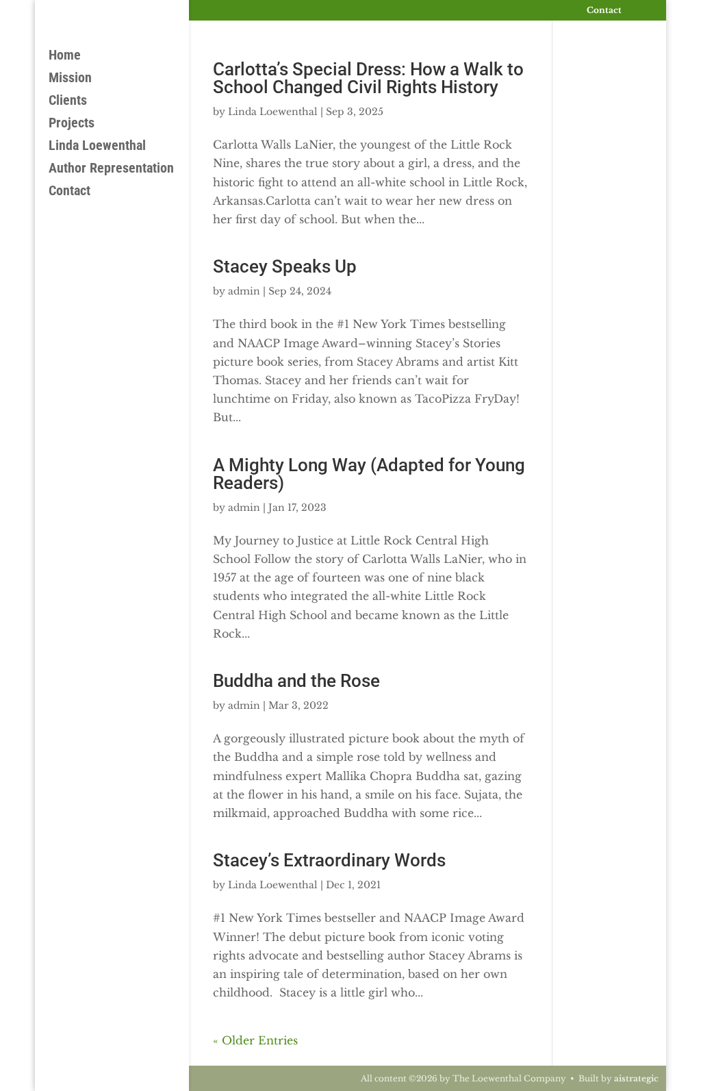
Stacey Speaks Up (285, 266)
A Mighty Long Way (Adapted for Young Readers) (369, 474)
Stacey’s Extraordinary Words (329, 860)
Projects (71, 124)
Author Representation (111, 169)
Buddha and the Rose (296, 680)
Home (65, 56)
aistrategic (636, 1078)
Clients (68, 101)
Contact (604, 10)
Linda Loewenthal (97, 146)
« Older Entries (255, 1040)
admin (244, 291)
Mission (70, 79)
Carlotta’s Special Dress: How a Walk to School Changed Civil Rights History (368, 78)
